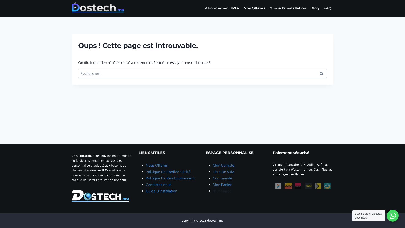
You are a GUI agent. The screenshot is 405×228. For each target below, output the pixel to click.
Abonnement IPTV (222, 8)
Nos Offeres (254, 8)
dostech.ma (215, 220)
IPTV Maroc (222, 191)
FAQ (327, 8)
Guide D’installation (288, 8)
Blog (314, 8)
